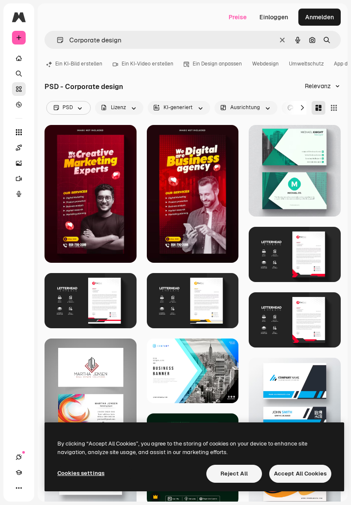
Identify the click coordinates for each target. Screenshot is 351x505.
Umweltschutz (306, 63)
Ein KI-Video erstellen (147, 63)
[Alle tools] (19, 132)
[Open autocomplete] (56, 40)
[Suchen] (19, 73)
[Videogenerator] (19, 178)
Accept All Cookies (300, 473)
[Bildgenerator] (19, 163)
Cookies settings (80, 473)
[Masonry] (318, 108)
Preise (238, 17)
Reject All (234, 473)
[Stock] (19, 89)
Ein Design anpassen (217, 63)
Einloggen (273, 17)
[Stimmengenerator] (19, 194)
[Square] (334, 108)
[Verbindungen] (19, 457)
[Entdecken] (19, 104)
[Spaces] (19, 147)
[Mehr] (19, 488)
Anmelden (319, 17)
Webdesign (265, 63)
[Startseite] (19, 58)
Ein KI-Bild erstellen (78, 63)
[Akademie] (19, 472)
